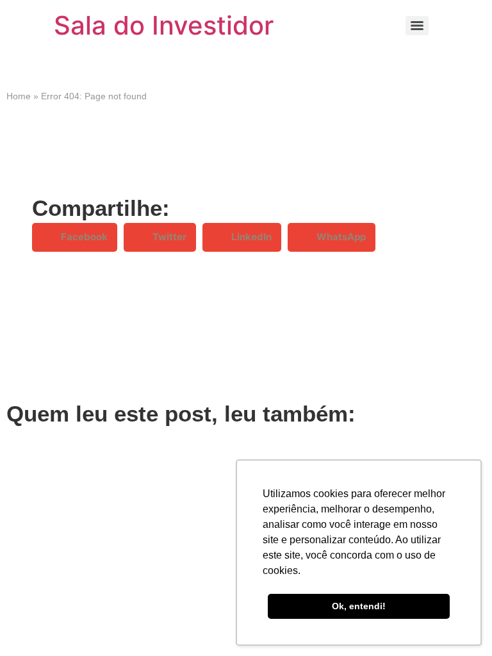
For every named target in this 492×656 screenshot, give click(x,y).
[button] (74, 237)
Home (18, 96)
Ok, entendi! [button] (359, 606)
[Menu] (417, 25)
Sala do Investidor (164, 25)
